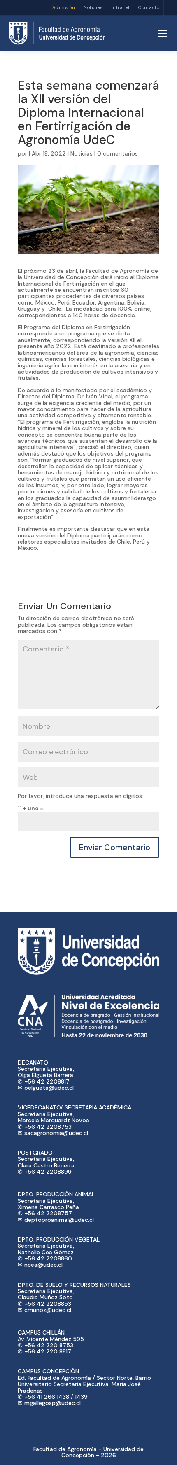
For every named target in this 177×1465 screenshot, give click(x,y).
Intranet (121, 7)
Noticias (93, 7)
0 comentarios (117, 153)
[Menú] (162, 33)
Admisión (63, 7)
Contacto (148, 7)
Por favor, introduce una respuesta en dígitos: (80, 796)
